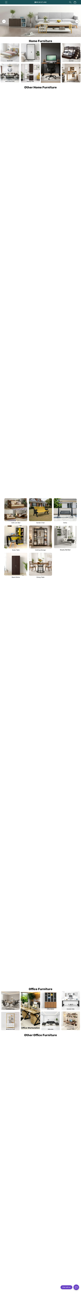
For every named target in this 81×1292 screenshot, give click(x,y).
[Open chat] (76, 1287)
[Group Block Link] (16, 511)
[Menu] (6, 2)
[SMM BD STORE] (40, 2)
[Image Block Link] (10, 52)
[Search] (70, 2)
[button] (75, 2)
